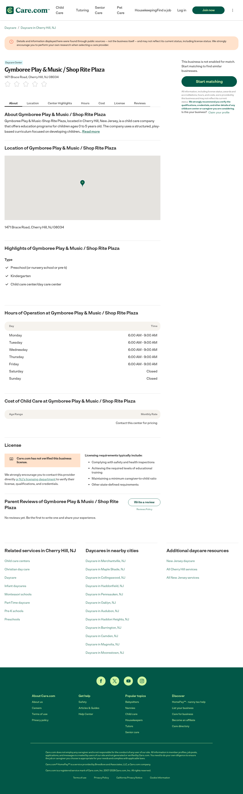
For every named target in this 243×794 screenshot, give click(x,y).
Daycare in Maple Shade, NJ (105, 569)
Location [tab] (33, 103)
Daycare (10, 577)
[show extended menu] (232, 10)
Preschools (12, 619)
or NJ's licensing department (36, 479)
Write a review (144, 502)
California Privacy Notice (129, 777)
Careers (37, 708)
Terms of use (39, 714)
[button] (181, 10)
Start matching (209, 81)
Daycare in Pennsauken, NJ (104, 594)
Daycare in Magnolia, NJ (102, 644)
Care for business (182, 714)
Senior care (132, 732)
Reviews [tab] (140, 103)
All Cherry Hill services (181, 569)
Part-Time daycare (17, 602)
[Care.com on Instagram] (142, 681)
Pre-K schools (14, 611)
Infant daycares (15, 586)
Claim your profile (219, 112)
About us (37, 702)
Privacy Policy (101, 777)
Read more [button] (91, 131)
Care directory (180, 726)
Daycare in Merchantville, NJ (105, 561)
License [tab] (119, 103)
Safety (83, 702)
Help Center (86, 714)
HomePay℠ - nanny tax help (188, 702)
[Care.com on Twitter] (114, 681)
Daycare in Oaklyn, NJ (101, 602)
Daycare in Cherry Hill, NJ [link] (38, 28)
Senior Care (100, 10)
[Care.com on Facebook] (101, 681)
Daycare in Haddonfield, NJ (105, 586)
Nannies (130, 708)
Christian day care (17, 569)
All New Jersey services (182, 577)
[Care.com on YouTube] (128, 681)
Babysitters (132, 702)
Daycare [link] (10, 28)
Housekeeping (146, 10)
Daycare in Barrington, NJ (103, 627)
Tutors (129, 726)
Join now (208, 10)
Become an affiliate (183, 720)
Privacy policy (40, 720)
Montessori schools (18, 594)
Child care (131, 714)
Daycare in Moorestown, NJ (105, 652)
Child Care (60, 10)
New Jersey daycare (180, 561)
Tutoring (82, 10)
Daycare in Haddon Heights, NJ (107, 619)
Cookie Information (160, 777)
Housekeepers (134, 720)
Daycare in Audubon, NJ (102, 611)
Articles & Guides (89, 708)
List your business (182, 708)
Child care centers (17, 561)
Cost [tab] (102, 103)
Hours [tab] (85, 103)
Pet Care (120, 10)
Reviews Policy (144, 509)
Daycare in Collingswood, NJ (105, 577)
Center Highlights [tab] (60, 103)
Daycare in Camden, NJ (102, 636)
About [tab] (13, 103)
